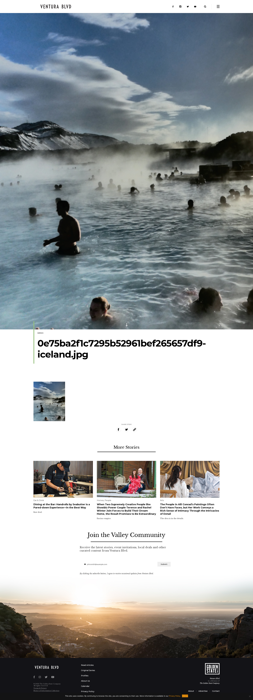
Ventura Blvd (215, 678)
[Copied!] (134, 429)
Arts (162, 500)
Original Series (88, 670)
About (191, 691)
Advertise (203, 691)
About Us (85, 681)
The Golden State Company (210, 683)
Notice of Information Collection (46, 691)
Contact (216, 691)
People (108, 500)
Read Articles (87, 665)
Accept (185, 696)
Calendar (85, 686)
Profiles (84, 675)
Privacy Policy (87, 691)
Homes (100, 500)
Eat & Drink (38, 500)
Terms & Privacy (40, 688)
